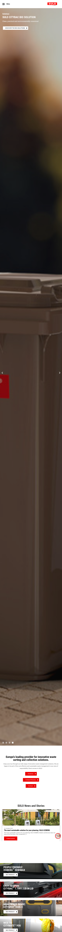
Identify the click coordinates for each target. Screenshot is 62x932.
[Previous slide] (2, 373)
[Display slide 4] (12, 742)
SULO (53, 4)
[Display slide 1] (3, 742)
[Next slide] (60, 373)
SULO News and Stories (31, 805)
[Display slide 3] (9, 742)
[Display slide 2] (6, 742)
